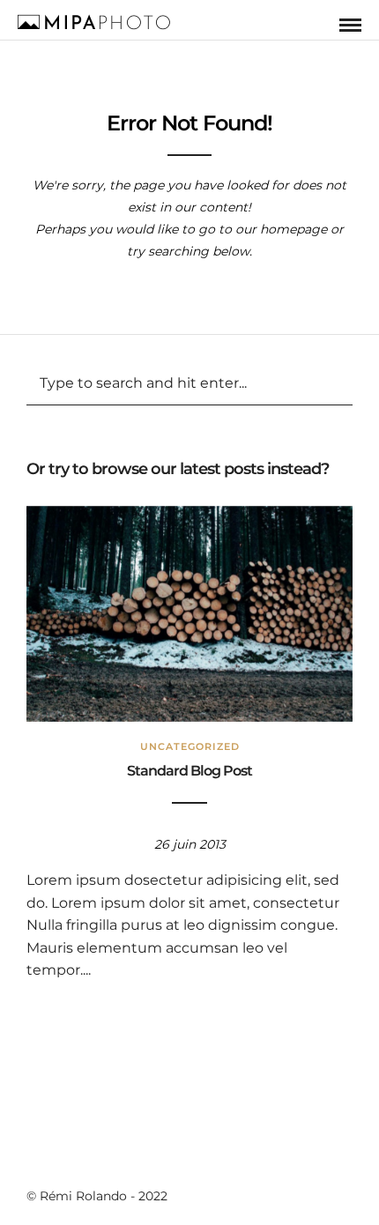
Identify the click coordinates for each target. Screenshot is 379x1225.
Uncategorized (190, 746)
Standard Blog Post (189, 770)
